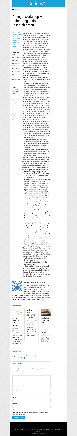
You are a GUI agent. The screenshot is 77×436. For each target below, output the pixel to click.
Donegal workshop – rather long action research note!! (27, 21)
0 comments (15, 330)
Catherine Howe (25, 429)
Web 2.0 (14, 93)
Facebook (17, 57)
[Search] (64, 9)
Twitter (16, 60)
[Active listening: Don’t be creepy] (17, 312)
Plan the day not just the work (45, 320)
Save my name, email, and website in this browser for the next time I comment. (30, 413)
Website (14, 403)
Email (14, 397)
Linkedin (17, 71)
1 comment (15, 36)
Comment (15, 374)
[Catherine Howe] (38, 6)
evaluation (15, 89)
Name (14, 391)
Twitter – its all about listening (15, 118)
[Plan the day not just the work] (46, 312)
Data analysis (16, 40)
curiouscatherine (18, 34)
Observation (15, 91)
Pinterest (17, 68)
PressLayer (42, 433)
